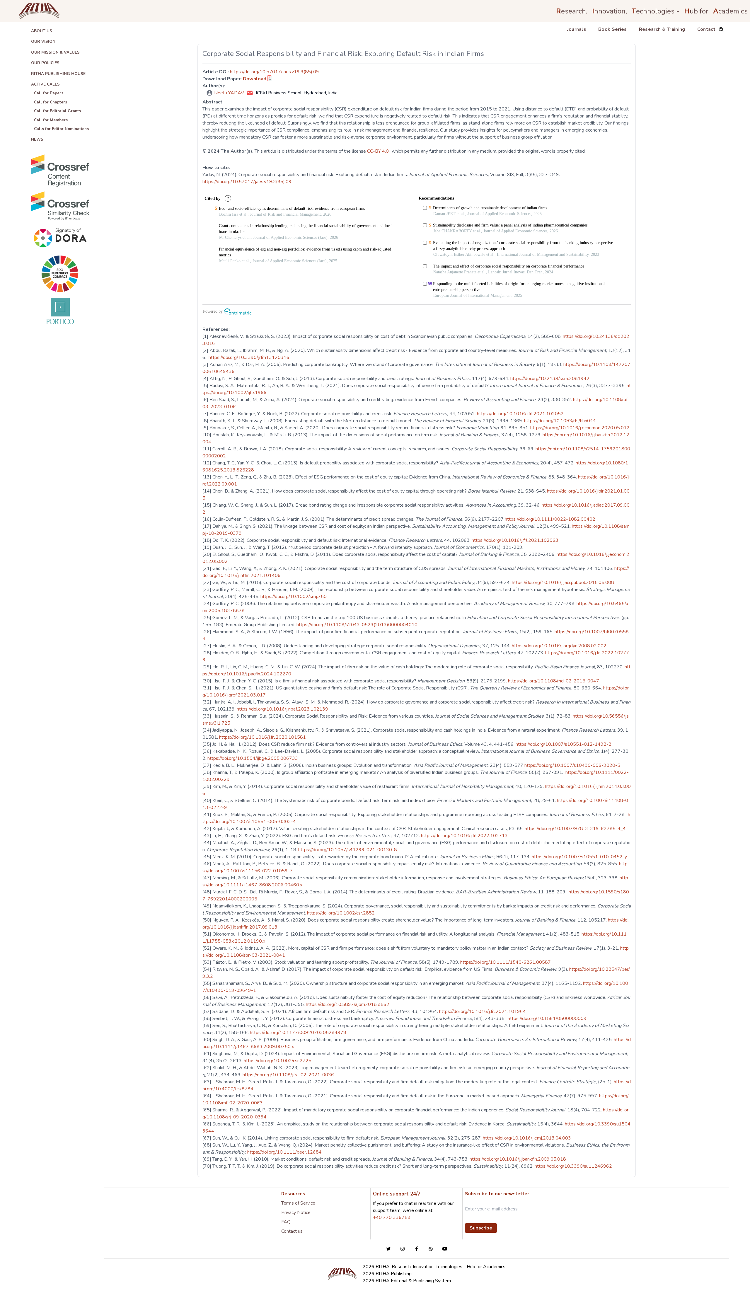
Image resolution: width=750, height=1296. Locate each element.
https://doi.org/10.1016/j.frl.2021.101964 (483, 1011)
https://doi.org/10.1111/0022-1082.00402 (550, 519)
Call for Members (51, 120)
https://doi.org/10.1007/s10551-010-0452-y (580, 857)
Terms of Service (298, 1203)
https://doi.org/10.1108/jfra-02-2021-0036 (289, 1075)
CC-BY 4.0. (378, 151)
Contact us (292, 1231)
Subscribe (481, 1228)
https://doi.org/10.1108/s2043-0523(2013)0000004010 (357, 624)
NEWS (37, 139)
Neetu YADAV (229, 93)
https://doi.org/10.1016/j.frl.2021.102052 (521, 414)
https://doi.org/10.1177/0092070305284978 (298, 1032)
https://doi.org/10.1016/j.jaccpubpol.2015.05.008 (563, 582)
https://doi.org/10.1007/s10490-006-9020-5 (572, 765)
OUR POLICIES (45, 63)
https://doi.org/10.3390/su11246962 (574, 1166)
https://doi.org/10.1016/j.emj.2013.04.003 (527, 1138)
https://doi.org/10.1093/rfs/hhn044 (560, 421)
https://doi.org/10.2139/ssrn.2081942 (550, 378)
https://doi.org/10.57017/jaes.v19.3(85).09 (274, 72)
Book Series (612, 29)
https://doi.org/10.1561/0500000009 (547, 1018)
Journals (577, 29)
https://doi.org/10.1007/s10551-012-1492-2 (564, 744)
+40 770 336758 (391, 1217)
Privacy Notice (296, 1212)
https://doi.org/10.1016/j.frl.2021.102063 (516, 540)
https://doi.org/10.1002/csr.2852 (341, 913)
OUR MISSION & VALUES (55, 52)
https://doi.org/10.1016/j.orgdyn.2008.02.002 (560, 646)
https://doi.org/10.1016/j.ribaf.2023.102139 (283, 709)
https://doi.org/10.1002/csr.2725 (278, 1060)
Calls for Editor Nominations (61, 129)
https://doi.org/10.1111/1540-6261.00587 (506, 962)
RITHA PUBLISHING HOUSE (58, 73)
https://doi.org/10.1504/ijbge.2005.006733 (253, 758)
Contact (706, 29)
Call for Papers (48, 93)
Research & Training (662, 29)
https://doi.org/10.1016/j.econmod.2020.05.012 (580, 428)
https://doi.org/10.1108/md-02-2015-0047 (554, 681)
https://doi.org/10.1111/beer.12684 (285, 1152)
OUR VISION (43, 41)
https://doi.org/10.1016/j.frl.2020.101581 (263, 737)
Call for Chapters (50, 102)
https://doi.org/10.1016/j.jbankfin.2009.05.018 (518, 1159)
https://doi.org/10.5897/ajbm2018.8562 (348, 1004)
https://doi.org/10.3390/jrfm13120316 (249, 357)
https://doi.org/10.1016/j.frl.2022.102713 (465, 835)
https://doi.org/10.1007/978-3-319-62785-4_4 (576, 828)
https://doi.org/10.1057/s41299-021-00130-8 (348, 850)
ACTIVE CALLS (45, 84)
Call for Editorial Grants (57, 111)
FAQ (286, 1222)
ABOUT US (41, 31)
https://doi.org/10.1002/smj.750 (294, 596)
